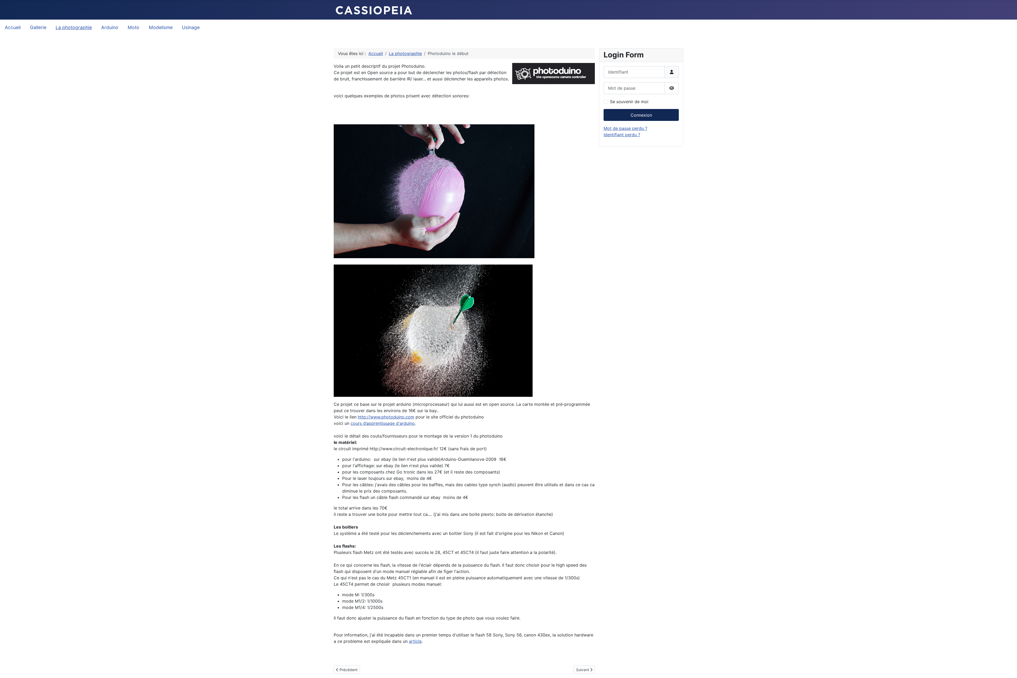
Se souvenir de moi (629, 101)
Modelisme (161, 27)
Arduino (109, 27)
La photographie (74, 27)
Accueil (13, 27)
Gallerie (38, 27)
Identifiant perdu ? (622, 134)
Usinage (191, 27)
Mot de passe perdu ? (625, 128)
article (415, 641)
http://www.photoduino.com (386, 417)
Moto (133, 27)
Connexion (641, 115)
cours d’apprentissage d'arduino (383, 423)
